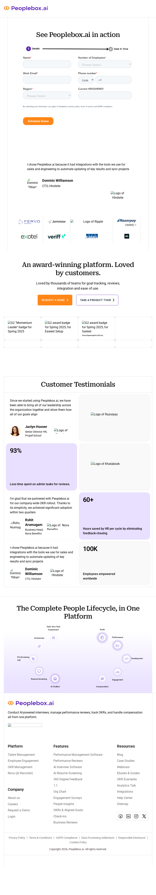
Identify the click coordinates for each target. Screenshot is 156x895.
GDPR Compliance (66, 837)
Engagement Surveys (67, 798)
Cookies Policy (78, 842)
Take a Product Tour (95, 300)
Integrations (125, 791)
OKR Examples (127, 779)
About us (14, 798)
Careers (13, 804)
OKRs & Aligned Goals (68, 810)
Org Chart (59, 791)
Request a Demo (53, 300)
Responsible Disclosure (131, 837)
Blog (120, 754)
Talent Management (21, 754)
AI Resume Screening (67, 773)
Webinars (123, 767)
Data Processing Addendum (97, 837)
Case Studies (126, 761)
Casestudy (129, 225)
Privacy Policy (17, 837)
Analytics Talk (126, 785)
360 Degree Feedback (67, 779)
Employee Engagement (23, 761)
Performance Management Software (77, 754)
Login (11, 816)
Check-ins (59, 816)
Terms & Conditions (40, 837)
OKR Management (20, 767)
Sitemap (122, 804)
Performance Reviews (68, 761)
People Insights (63, 804)
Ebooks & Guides (128, 773)
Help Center (124, 798)
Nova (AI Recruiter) (20, 773)
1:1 (55, 785)
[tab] (70, 211)
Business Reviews (65, 822)
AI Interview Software (67, 767)
